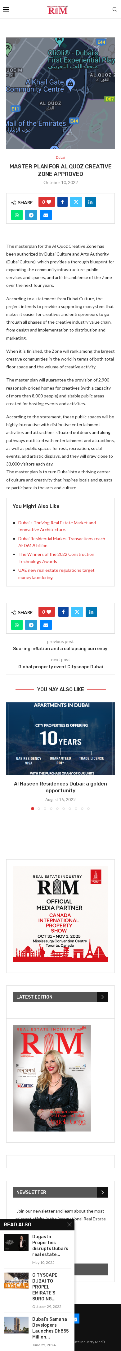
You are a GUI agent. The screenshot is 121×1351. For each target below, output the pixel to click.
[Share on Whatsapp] (17, 215)
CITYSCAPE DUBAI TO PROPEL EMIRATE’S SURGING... (44, 1287)
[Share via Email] (46, 215)
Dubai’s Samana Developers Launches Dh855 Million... (50, 1328)
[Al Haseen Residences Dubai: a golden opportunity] (60, 738)
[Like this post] (49, 202)
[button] (11, 755)
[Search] (115, 9)
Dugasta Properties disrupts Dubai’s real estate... (50, 1245)
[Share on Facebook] (62, 202)
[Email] (74, 1319)
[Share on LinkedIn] (90, 202)
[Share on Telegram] (31, 215)
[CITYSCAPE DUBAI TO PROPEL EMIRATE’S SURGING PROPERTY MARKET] (16, 1281)
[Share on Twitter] (76, 202)
